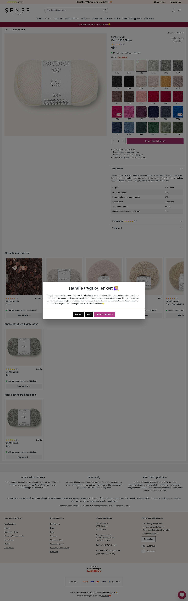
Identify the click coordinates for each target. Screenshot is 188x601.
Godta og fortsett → (104, 314)
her (53, 303)
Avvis (89, 314)
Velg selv (78, 314)
